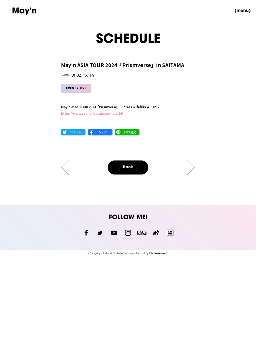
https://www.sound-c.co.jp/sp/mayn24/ (92, 113)
